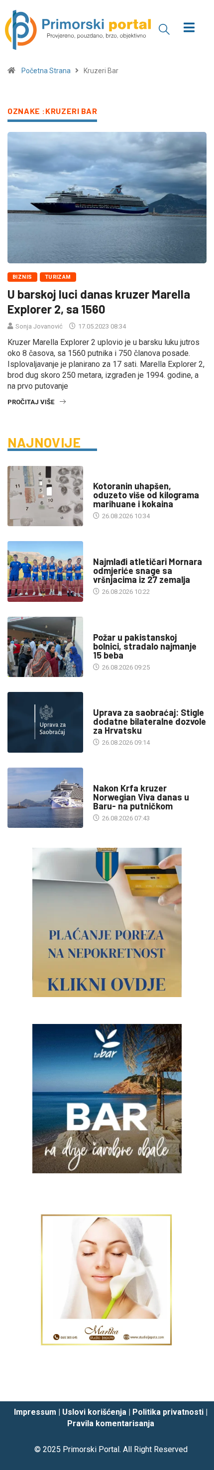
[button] (164, 29)
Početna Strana (46, 71)
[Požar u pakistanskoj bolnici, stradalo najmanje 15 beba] (45, 647)
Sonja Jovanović (39, 326)
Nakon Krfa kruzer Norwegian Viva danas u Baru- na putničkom (141, 797)
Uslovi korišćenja (94, 1412)
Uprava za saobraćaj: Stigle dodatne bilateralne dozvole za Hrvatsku (149, 721)
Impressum (35, 1412)
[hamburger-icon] (189, 28)
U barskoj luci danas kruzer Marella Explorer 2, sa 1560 (98, 301)
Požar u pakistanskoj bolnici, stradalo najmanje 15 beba (145, 646)
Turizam (58, 277)
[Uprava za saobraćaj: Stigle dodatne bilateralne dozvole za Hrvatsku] (45, 722)
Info (100, 702)
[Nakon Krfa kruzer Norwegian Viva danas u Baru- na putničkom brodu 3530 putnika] (45, 798)
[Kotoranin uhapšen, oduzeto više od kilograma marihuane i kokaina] (45, 496)
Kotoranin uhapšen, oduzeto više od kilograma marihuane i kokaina (146, 494)
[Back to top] (191, 1384)
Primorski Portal (91, 1449)
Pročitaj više (30, 402)
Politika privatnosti (168, 1412)
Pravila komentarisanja (110, 1423)
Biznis (22, 277)
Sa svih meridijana (123, 627)
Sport (103, 552)
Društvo (106, 476)
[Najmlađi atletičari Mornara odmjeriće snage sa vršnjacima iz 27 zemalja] (45, 571)
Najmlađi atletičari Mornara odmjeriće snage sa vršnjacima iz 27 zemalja (147, 570)
